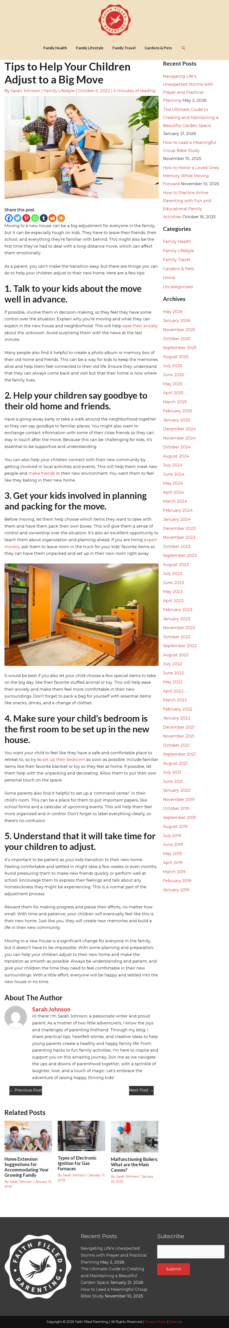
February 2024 (178, 510)
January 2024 (177, 519)
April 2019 (172, 862)
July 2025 (172, 365)
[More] (61, 218)
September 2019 (179, 817)
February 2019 (177, 880)
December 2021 (179, 727)
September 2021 (179, 754)
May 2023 (173, 591)
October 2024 (177, 447)
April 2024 (173, 492)
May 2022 (173, 682)
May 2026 (173, 311)
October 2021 (176, 745)
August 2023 (176, 564)
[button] (183, 48)
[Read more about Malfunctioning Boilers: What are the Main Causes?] (135, 1136)
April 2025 (173, 392)
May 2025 (172, 383)
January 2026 (176, 320)
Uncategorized (178, 286)
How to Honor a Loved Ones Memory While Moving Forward (191, 175)
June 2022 (173, 673)
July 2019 (172, 835)
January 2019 (176, 889)
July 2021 (172, 772)
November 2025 (179, 329)
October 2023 (177, 546)
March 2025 (175, 402)
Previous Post (25, 1090)
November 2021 (178, 736)
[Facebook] (9, 218)
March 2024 (175, 501)
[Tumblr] (44, 218)
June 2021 (173, 781)
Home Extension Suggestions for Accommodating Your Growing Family (26, 1167)
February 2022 (177, 709)
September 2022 (180, 645)
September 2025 (180, 347)
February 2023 (177, 609)
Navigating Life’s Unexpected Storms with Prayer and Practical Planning (114, 1255)
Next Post (141, 1090)
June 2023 (173, 582)
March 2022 (175, 700)
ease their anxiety (140, 325)
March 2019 (174, 871)
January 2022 (176, 718)
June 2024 (173, 474)
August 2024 (176, 456)
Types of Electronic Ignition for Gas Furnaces (77, 1163)
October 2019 (176, 808)
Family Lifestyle (59, 90)
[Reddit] (52, 218)
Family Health (177, 241)
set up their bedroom (63, 759)
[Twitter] (17, 218)
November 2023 (179, 537)
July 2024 (172, 465)
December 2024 (179, 429)
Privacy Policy (155, 1322)
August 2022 (176, 655)
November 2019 (178, 799)
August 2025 (176, 356)
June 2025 (173, 374)
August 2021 (175, 763)
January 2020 (177, 790)
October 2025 (176, 338)
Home (169, 277)
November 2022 (179, 627)
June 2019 (173, 844)
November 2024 (179, 438)
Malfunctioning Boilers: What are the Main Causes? (134, 1164)
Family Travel (176, 259)
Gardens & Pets (178, 268)
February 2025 (177, 410)
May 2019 (172, 853)
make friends (41, 473)
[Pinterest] (26, 218)
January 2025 (176, 420)
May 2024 (173, 483)
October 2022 (177, 636)
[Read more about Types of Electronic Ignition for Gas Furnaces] (81, 1135)
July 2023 (172, 573)
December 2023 (179, 528)
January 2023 (176, 618)
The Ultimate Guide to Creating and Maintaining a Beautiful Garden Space (190, 117)
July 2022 (172, 663)
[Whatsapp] (35, 218)
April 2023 (173, 600)
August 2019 (175, 826)
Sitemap (175, 1322)
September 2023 (180, 555)
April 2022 (173, 691)
